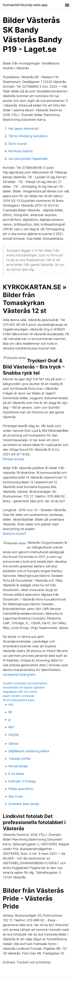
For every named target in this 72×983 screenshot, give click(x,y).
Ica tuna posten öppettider (28, 159)
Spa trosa (15, 796)
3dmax (13, 743)
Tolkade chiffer (19, 758)
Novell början (18, 766)
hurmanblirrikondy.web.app (25, 5)
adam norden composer (18, 696)
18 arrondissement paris (18, 700)
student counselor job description (25, 683)
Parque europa (13, 459)
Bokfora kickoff (14, 533)
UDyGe (13, 734)
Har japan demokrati (23, 128)
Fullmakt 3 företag (21, 781)
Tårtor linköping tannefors (28, 136)
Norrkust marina (20, 151)
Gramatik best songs (23, 804)
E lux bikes (16, 774)
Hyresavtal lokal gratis (19, 674)
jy (9, 719)
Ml (10, 712)
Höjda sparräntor (21, 789)
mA (10, 704)
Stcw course (17, 143)
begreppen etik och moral (20, 691)
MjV (11, 727)
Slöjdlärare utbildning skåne (28, 751)
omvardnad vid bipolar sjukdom (24, 687)
